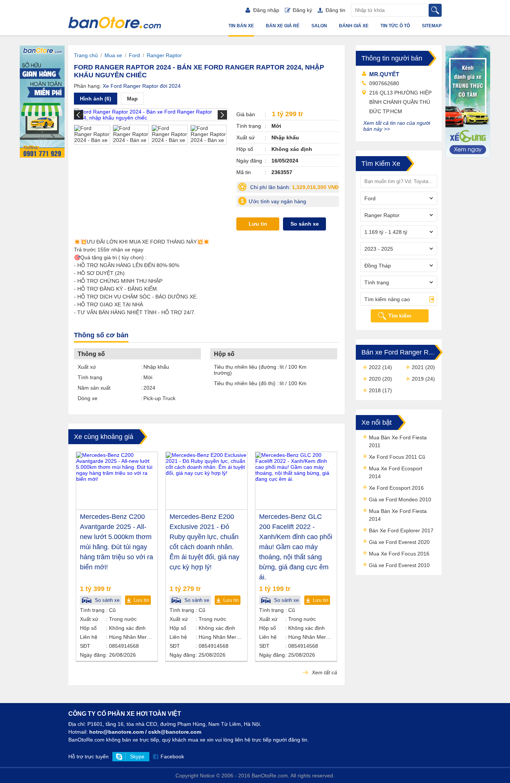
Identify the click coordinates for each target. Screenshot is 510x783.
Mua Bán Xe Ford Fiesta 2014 (398, 515)
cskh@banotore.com (174, 732)
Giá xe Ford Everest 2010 (399, 565)
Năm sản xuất (94, 388)
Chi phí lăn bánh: (294, 188)
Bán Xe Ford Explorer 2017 (401, 530)
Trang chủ (86, 55)
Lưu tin (258, 224)
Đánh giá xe (353, 25)
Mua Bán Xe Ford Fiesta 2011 (398, 441)
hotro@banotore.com (116, 732)
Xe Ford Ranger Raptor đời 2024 (142, 86)
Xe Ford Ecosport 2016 (396, 488)
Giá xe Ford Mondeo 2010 (400, 499)
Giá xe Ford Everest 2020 (399, 542)
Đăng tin (335, 10)
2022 (375, 367)
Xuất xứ (87, 367)
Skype (137, 756)
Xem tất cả (323, 672)
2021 (418, 367)
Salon (319, 25)
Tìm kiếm (399, 316)
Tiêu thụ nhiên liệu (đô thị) (245, 383)
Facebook (172, 756)
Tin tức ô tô (395, 25)
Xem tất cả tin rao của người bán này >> (396, 126)
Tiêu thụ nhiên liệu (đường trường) (245, 370)
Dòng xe (87, 398)
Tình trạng (90, 377)
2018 (375, 390)
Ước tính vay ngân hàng (277, 201)
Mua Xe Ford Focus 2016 (399, 554)
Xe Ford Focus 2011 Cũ (397, 457)
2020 (375, 379)
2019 (418, 379)
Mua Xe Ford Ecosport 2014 (395, 472)
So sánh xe (304, 224)
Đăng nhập (266, 10)
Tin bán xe (241, 25)
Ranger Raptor (164, 55)
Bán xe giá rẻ (282, 25)
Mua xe (113, 55)
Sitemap (432, 25)
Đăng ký (302, 10)
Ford (134, 55)
